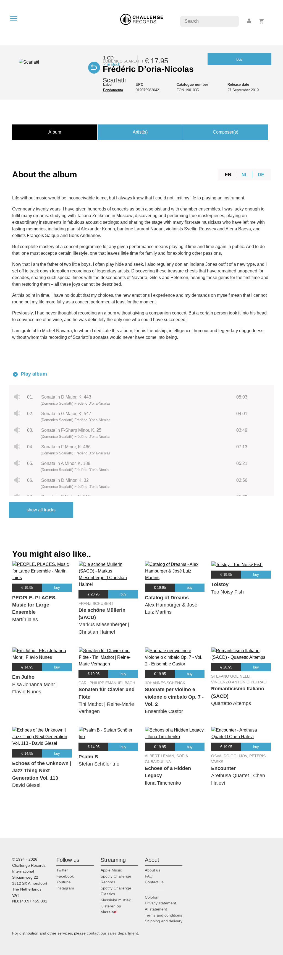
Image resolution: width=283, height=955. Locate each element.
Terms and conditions (163, 915)
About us (152, 870)
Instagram (65, 888)
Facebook (65, 876)
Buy (239, 59)
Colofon (151, 897)
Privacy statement (160, 903)
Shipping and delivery (163, 921)
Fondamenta (113, 90)
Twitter (62, 870)
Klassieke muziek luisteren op (116, 906)
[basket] (261, 21)
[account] (249, 21)
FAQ (149, 876)
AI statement (156, 909)
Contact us (154, 882)
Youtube (63, 882)
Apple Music (111, 870)
